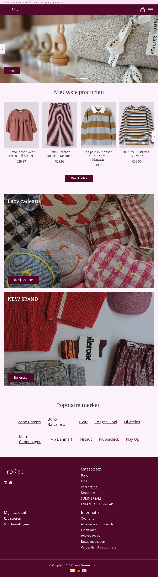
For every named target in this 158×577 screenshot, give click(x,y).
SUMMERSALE (91, 498)
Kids (84, 481)
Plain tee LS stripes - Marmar (136, 154)
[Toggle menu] (150, 9)
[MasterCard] (78, 571)
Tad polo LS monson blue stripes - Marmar (98, 155)
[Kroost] (12, 9)
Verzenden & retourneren (99, 547)
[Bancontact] (84, 571)
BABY (12, 71)
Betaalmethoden (93, 541)
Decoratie (88, 493)
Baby (84, 475)
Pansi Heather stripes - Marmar (59, 154)
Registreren (12, 518)
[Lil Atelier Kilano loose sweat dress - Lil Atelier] (21, 125)
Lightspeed (102, 565)
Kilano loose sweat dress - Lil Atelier (21, 154)
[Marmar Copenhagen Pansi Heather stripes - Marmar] (59, 125)
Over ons (87, 518)
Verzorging (89, 487)
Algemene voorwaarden (98, 524)
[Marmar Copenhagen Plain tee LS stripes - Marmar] (136, 125)
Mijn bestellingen (16, 524)
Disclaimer (88, 530)
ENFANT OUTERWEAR (97, 504)
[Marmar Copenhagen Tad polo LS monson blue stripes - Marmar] (98, 125)
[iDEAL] (72, 571)
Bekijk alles (79, 178)
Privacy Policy (90, 536)
